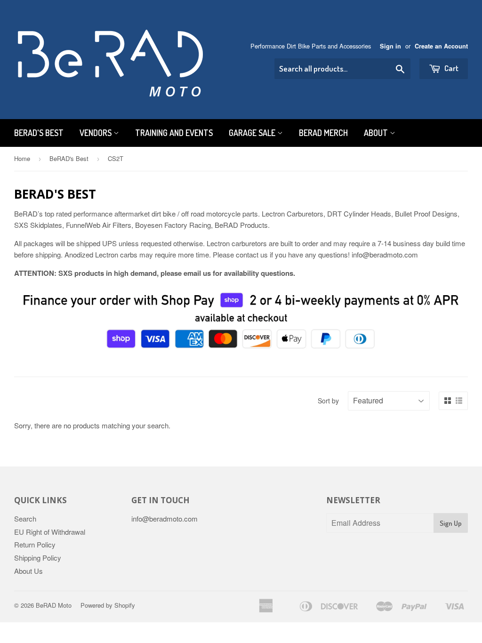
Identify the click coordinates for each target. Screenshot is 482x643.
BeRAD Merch (323, 133)
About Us (28, 571)
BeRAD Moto (54, 605)
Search (25, 518)
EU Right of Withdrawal (49, 532)
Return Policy (35, 544)
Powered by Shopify (107, 605)
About (377, 133)
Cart (450, 68)
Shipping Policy (37, 558)
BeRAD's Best (39, 133)
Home (22, 158)
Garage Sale (253, 133)
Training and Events (174, 133)
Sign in (390, 46)
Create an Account (441, 46)
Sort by (328, 400)
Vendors (96, 133)
